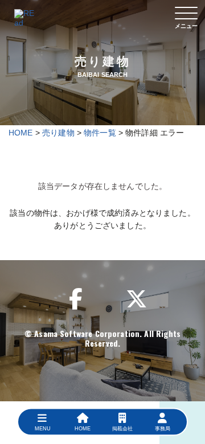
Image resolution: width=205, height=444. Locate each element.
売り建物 (58, 132)
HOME (21, 132)
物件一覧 (100, 132)
